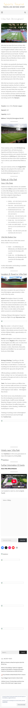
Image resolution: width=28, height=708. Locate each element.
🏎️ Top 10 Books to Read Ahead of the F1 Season (13, 674)
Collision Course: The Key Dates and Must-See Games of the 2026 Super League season (12, 682)
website (11, 268)
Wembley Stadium (21, 96)
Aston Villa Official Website (9, 468)
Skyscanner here (20, 317)
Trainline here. (7, 417)
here (12, 351)
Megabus (12, 340)
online (10, 189)
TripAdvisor (7, 454)
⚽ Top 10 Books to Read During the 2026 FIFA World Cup (12, 663)
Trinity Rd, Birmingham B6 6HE (15, 118)
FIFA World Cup (20, 148)
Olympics (16, 98)
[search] (25, 12)
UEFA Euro (13, 156)
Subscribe (22, 540)
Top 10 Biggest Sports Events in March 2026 (12, 678)
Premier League (17, 106)
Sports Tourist (14, 4)
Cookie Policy (5, 701)
